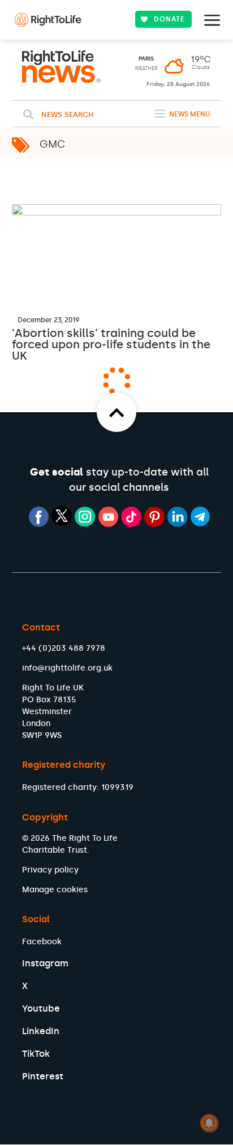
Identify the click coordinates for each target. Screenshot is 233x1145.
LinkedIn (40, 1031)
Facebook (42, 942)
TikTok (36, 1053)
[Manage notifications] (209, 1123)
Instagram (45, 963)
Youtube (41, 1008)
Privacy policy (50, 870)
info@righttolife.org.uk (67, 668)
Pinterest (42, 1076)
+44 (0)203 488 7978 (63, 648)
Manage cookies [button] (55, 890)
